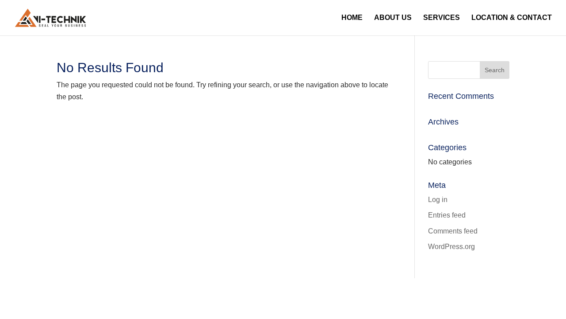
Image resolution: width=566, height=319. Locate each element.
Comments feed (453, 231)
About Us (393, 18)
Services (441, 18)
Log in (437, 199)
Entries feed (447, 215)
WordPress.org (451, 246)
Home (352, 18)
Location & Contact (511, 18)
